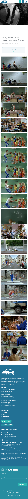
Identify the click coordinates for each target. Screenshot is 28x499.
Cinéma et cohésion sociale (7, 403)
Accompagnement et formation (8, 405)
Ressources (5, 410)
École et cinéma (5, 393)
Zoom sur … (5, 412)
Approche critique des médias (8, 397)
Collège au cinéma (5, 394)
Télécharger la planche (13, 49)
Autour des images (5, 402)
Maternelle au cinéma (6, 391)
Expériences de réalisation (7, 396)
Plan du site (5, 418)
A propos (4, 414)
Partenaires (5, 416)
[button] (26, 1)
